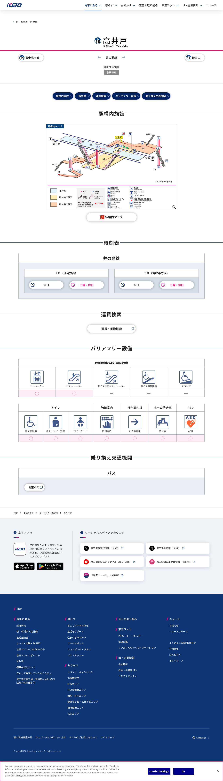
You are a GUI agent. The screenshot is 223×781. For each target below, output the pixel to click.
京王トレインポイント (28, 655)
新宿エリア (73, 684)
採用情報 (174, 648)
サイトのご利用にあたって (83, 737)
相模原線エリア (75, 707)
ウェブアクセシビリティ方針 (51, 737)
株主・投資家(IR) (127, 670)
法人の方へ (175, 654)
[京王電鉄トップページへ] (14, 6)
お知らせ (174, 625)
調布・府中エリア (76, 695)
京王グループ (176, 660)
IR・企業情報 (190, 5)
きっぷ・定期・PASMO (28, 643)
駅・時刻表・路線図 (27, 631)
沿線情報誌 (73, 677)
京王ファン (168, 5)
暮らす (109, 5)
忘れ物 (20, 661)
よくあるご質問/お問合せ (182, 642)
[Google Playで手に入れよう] (50, 569)
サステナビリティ (127, 676)
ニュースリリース (178, 631)
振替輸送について (25, 667)
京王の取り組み (148, 5)
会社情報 (123, 664)
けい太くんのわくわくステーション (137, 647)
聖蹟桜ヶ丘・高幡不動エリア (82, 701)
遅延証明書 (22, 637)
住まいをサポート (76, 637)
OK (183, 771)
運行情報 (21, 625)
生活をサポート (75, 631)
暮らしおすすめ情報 (78, 625)
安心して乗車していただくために (34, 673)
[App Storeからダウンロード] (24, 569)
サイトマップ (107, 737)
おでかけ (126, 5)
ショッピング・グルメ (79, 649)
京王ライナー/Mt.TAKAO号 (30, 649)
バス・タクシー (75, 655)
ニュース (211, 5)
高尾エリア (73, 713)
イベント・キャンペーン (80, 672)
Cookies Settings (159, 771)
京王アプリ (25, 533)
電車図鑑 (123, 641)
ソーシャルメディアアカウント (105, 533)
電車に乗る (91, 5)
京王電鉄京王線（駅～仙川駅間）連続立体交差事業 (36, 681)
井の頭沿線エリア (76, 689)
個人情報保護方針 (23, 737)
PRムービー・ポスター (130, 635)
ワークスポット (75, 643)
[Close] (217, 770)
